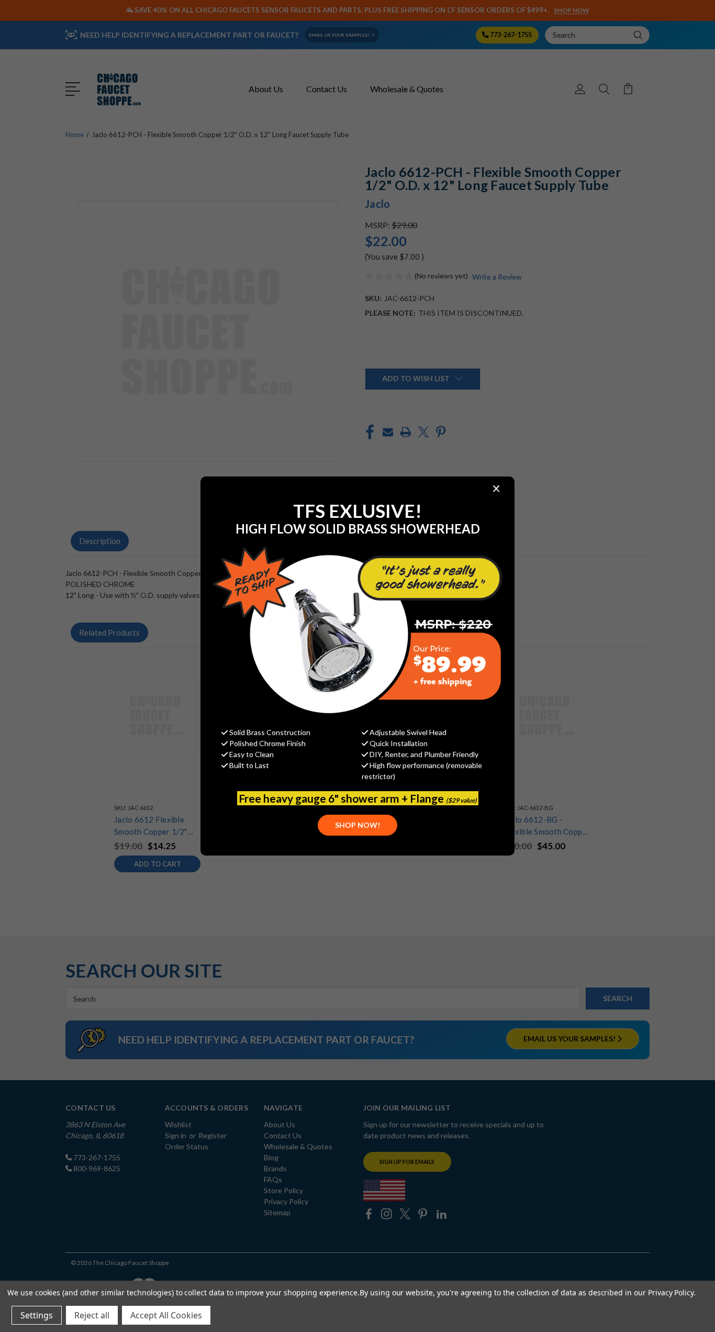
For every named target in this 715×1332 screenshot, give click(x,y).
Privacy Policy (671, 1292)
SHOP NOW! (357, 824)
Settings (36, 1315)
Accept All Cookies (166, 1315)
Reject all (91, 1315)
